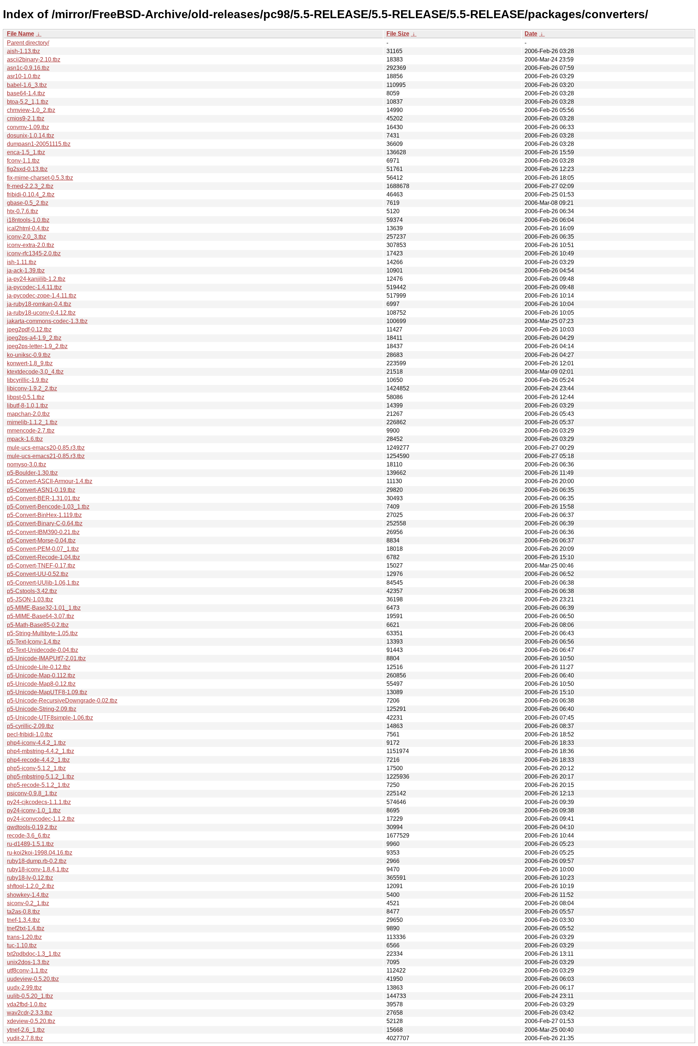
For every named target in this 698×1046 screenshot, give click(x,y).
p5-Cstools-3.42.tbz (32, 591)
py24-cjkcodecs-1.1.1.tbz (39, 802)
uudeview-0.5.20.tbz (33, 979)
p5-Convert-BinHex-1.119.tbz (44, 515)
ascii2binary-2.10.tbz (33, 59)
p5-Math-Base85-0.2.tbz (38, 625)
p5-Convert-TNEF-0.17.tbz (41, 565)
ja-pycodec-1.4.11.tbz (34, 287)
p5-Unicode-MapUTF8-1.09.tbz (47, 692)
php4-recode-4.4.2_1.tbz (38, 760)
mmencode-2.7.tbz (31, 430)
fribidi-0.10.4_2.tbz (31, 194)
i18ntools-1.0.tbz (28, 220)
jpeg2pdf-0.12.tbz (29, 329)
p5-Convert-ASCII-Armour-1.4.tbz (49, 481)
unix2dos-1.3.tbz (28, 962)
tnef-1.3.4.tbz (23, 920)
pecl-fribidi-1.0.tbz (30, 734)
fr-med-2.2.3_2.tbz (30, 186)
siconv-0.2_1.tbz (28, 903)
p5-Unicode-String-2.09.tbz (41, 709)
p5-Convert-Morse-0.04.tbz (41, 540)
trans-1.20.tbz (24, 937)
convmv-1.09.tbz (28, 127)
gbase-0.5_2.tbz (27, 203)
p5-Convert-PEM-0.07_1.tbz (43, 549)
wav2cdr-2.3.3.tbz (29, 1013)
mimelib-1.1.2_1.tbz (32, 422)
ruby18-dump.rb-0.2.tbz (37, 861)
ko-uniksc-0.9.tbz (29, 355)
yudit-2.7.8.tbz (25, 1038)
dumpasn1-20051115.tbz (39, 144)
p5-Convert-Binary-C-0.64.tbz (45, 523)
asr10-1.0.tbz (23, 76)
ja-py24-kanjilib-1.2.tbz (36, 279)
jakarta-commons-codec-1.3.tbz (47, 321)
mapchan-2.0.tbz (28, 414)
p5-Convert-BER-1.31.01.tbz (43, 498)
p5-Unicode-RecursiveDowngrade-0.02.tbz (62, 700)
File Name (20, 34)
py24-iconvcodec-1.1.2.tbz (41, 819)
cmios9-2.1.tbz (25, 118)
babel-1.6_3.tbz (27, 85)
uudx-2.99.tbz (24, 988)
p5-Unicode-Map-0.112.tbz (41, 675)
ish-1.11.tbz (21, 262)
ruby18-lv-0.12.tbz (30, 878)
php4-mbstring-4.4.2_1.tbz (40, 751)
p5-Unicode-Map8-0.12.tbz (41, 684)
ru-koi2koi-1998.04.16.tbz (39, 853)
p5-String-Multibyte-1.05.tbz (42, 633)
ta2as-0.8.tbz (23, 911)
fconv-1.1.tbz (23, 161)
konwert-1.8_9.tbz (30, 363)
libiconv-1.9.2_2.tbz (32, 388)
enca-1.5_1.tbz (26, 152)
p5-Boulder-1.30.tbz (32, 473)
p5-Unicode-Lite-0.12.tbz (39, 667)
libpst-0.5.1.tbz (25, 397)
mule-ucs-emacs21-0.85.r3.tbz (46, 456)
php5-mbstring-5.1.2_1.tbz (40, 776)
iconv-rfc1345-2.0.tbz (34, 253)
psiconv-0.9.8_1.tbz (32, 793)
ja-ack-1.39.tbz (26, 270)
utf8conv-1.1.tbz (27, 970)
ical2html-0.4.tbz (28, 228)
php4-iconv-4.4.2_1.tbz (36, 743)
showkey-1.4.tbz (28, 895)
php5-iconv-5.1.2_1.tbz (36, 768)
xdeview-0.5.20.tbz (31, 1021)
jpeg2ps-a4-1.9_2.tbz (34, 338)
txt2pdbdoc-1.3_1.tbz (34, 954)
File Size (397, 34)
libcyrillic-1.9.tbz (27, 380)
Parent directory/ (28, 43)
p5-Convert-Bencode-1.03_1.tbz (48, 507)
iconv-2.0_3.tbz (26, 237)
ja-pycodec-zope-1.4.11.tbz (41, 296)
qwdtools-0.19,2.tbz (32, 827)
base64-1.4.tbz (26, 93)
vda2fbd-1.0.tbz (27, 1004)
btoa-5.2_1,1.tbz (27, 102)
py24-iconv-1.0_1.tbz (34, 810)
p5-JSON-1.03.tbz (30, 599)
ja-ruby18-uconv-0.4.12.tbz (41, 313)
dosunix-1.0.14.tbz (30, 135)
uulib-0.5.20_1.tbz (30, 996)
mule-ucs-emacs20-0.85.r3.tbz (46, 448)
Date (531, 34)
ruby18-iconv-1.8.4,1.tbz (38, 869)
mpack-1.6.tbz (25, 439)
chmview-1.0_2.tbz (31, 110)
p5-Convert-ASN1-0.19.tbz (41, 490)
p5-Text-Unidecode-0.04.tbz (42, 650)
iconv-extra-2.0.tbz (30, 245)
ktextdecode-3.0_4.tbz (35, 372)
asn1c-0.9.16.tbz (28, 68)
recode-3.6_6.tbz (28, 835)
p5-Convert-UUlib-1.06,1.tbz (43, 583)
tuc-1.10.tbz (22, 945)
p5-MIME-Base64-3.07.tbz (40, 616)
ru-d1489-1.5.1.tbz (30, 844)
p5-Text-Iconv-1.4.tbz (33, 642)
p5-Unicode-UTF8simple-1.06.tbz (50, 718)
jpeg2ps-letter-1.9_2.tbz (37, 346)
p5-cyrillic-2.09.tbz (30, 726)
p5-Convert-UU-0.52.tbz (37, 574)
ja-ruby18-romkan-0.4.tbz (39, 304)
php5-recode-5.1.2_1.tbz (38, 785)
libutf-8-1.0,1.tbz (27, 405)
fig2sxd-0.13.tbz (27, 169)
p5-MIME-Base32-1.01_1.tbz (44, 608)
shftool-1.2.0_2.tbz (30, 886)
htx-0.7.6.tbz (22, 211)
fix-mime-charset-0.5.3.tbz (40, 178)
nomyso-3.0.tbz (26, 464)
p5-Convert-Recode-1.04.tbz (43, 557)
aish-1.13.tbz (23, 51)
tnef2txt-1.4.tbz (25, 928)
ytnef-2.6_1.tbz (26, 1030)
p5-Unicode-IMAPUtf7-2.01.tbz (46, 658)
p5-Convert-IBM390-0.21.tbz (43, 532)
